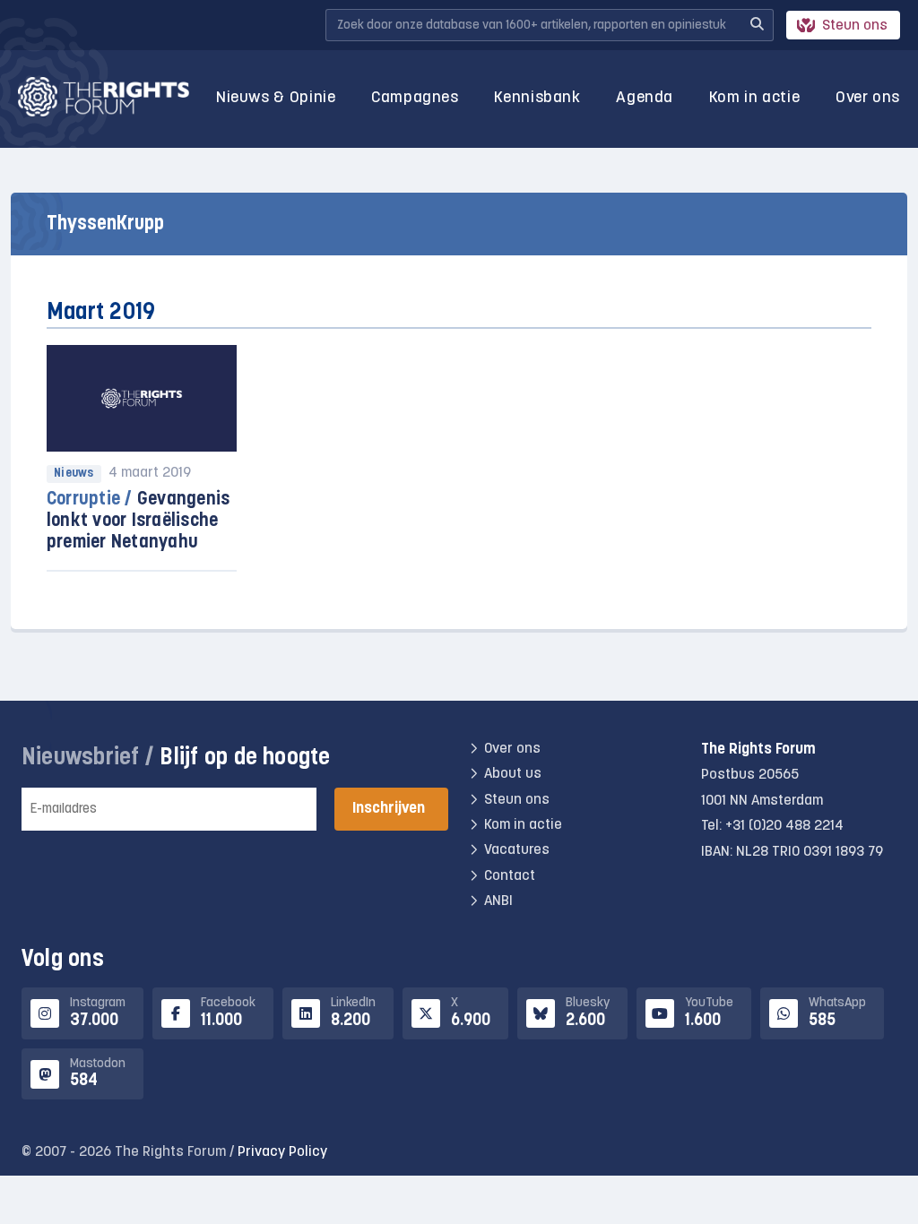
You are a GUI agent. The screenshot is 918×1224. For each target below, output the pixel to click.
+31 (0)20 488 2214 (784, 826)
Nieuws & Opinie (275, 98)
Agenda (644, 98)
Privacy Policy (282, 1152)
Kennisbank (537, 98)
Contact (509, 876)
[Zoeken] (757, 25)
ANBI (498, 901)
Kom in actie (755, 98)
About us (512, 774)
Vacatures (517, 850)
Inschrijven (388, 808)
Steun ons (855, 26)
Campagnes (415, 98)
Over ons (868, 98)
